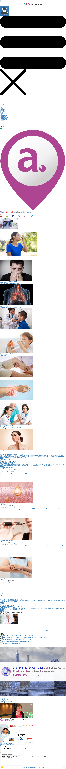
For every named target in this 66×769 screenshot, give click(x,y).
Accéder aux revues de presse (5, 645)
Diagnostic (1, 121)
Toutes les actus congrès (4, 699)
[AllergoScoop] (32, 170)
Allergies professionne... (4, 118)
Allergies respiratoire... (3, 119)
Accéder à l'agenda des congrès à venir (6, 701)
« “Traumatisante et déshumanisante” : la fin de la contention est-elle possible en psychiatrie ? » (15, 639)
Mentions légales (24, 767)
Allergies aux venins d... (4, 116)
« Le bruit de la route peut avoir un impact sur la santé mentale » (10, 643)
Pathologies (2, 101)
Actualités (1, 96)
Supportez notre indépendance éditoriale (6, 5)
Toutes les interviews (3, 723)
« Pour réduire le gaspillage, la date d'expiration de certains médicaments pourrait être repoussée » (16, 641)
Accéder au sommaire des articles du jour (7, 632)
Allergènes (1, 114)
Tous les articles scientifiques (4, 611)
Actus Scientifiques (3, 98)
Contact (1, 103)
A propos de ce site (41, 767)
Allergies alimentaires (3, 115)
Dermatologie (2, 120)
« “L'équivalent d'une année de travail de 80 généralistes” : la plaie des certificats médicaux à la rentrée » (17, 635)
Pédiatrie (1, 122)
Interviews (1, 100)
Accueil (1, 95)
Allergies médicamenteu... (4, 117)
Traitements (2, 123)
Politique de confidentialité (32, 767)
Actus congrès (2, 97)
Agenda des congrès (3, 99)
